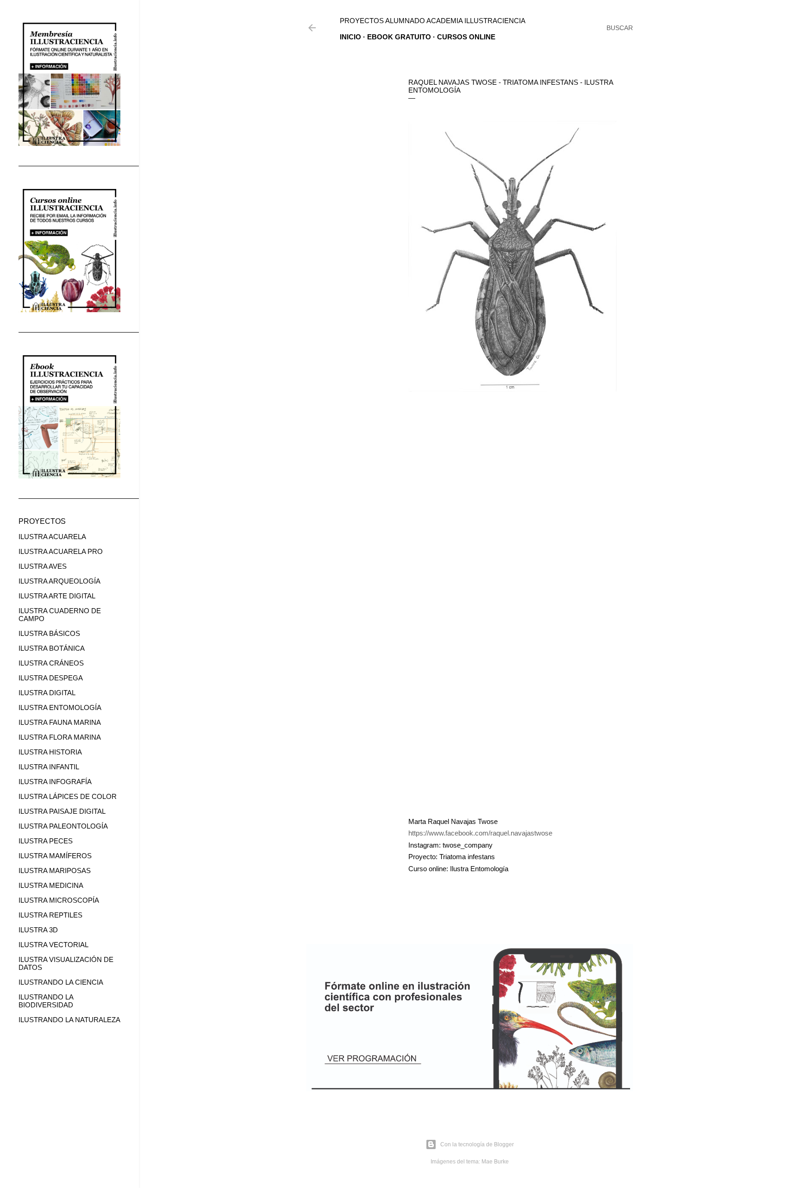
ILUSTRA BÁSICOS (49, 633)
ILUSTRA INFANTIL (49, 767)
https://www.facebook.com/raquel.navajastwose (480, 833)
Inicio (350, 37)
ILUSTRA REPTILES (50, 915)
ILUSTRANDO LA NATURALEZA (69, 1020)
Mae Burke (495, 1161)
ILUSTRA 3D (38, 930)
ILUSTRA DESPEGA (51, 678)
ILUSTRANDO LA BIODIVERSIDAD (46, 1001)
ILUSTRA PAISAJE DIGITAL (62, 811)
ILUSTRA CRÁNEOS (51, 663)
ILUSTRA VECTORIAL (53, 945)
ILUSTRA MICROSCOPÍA (59, 900)
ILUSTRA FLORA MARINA (60, 737)
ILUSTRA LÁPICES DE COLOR (68, 796)
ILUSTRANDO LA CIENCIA (61, 982)
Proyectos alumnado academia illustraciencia (432, 21)
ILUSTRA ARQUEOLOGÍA (59, 581)
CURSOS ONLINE (466, 37)
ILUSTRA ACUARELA (52, 537)
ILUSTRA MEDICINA (51, 885)
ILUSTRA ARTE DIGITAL (57, 596)
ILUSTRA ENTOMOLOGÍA (60, 707)
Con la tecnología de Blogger (477, 1144)
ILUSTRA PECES (46, 841)
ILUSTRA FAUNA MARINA (60, 722)
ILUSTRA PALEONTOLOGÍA (63, 826)
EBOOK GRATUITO (399, 37)
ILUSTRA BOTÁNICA (52, 648)
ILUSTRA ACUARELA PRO (61, 551)
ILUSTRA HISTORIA (50, 752)
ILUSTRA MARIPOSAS (55, 870)
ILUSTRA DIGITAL (47, 693)
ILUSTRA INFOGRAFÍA (55, 782)
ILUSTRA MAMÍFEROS (55, 856)
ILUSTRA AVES (43, 566)
